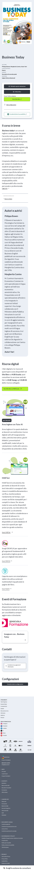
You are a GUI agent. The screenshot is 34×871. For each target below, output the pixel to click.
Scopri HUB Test (6, 532)
